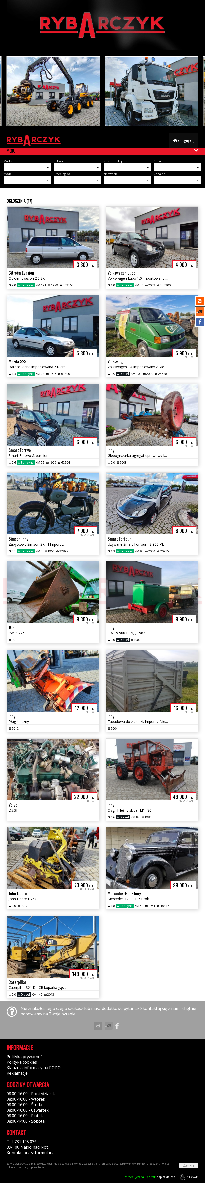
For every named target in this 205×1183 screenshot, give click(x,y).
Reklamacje (17, 1073)
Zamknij (189, 1165)
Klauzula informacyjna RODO (34, 1067)
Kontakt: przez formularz (30, 1152)
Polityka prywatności (26, 1056)
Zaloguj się (185, 140)
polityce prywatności (33, 1167)
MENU (11, 151)
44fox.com (192, 1176)
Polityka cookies (22, 1062)
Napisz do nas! (149, 1177)
